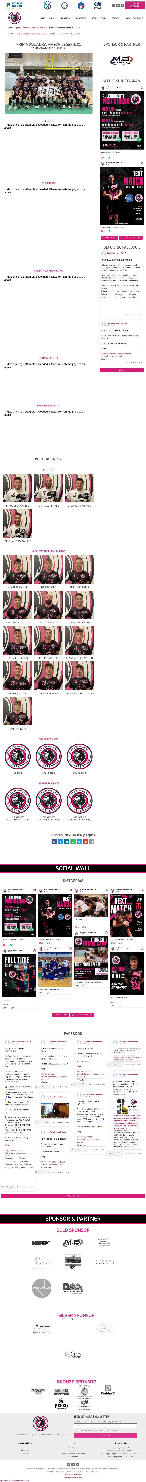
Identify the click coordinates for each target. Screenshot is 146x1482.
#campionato (107, 356)
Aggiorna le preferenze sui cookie (73, 1477)
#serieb (80, 1142)
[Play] (55, 1111)
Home (42, 18)
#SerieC (104, 353)
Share (140, 315)
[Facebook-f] (113, 5)
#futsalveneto (53, 1164)
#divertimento (11, 1153)
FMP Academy (80, 18)
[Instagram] (118, 5)
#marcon (18, 1150)
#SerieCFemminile (123, 353)
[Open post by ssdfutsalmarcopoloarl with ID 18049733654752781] (122, 120)
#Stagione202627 (58, 1162)
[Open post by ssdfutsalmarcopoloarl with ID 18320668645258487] (127, 973)
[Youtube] (122, 5)
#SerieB (80, 1071)
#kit (61, 1164)
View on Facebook (131, 315)
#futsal (112, 353)
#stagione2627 (83, 1139)
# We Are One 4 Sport (134, 18)
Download (121, 1443)
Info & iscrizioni (98, 18)
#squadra (22, 1153)
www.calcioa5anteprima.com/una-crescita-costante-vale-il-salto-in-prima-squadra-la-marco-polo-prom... (127, 1057)
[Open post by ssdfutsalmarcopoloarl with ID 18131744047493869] (127, 915)
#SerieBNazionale (84, 1074)
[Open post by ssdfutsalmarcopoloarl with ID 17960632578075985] (122, 196)
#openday (9, 1150)
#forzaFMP (45, 1162)
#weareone (95, 1139)
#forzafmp (81, 1137)
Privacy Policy (78, 1474)
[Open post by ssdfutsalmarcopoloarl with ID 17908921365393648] (91, 905)
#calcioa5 (117, 356)
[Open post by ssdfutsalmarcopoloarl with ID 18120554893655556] (91, 958)
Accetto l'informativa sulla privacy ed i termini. (97, 1431)
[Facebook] (68, 1464)
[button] (54, 841)
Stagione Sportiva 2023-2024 (35, 27)
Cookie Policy (68, 1474)
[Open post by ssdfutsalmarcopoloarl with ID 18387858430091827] (55, 969)
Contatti (116, 18)
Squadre (64, 18)
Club (51, 18)
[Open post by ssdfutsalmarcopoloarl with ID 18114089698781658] (19, 976)
